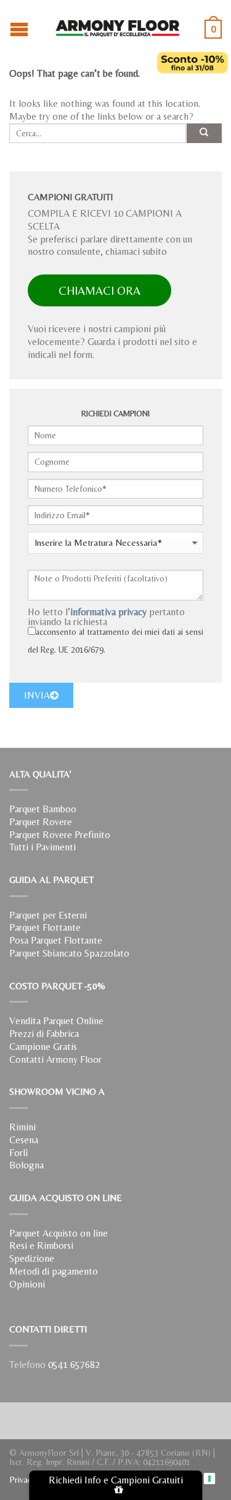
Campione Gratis (43, 1046)
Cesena (23, 1140)
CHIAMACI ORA (99, 290)
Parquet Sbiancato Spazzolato (69, 953)
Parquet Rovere (40, 822)
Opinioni (27, 1284)
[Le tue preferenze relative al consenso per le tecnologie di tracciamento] (210, 1479)
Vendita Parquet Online (56, 1021)
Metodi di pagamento (53, 1271)
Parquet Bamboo (42, 809)
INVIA (37, 695)
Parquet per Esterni (48, 915)
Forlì (18, 1153)
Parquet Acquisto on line (58, 1233)
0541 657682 (74, 1364)
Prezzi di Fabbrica (44, 1034)
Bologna (26, 1165)
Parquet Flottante (45, 927)
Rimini (22, 1127)
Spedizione (31, 1258)
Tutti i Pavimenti (42, 847)
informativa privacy (108, 612)
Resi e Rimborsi (41, 1245)
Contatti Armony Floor (55, 1059)
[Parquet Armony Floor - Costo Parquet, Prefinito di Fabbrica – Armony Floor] (117, 24)
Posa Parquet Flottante (55, 940)
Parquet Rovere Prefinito (59, 835)
